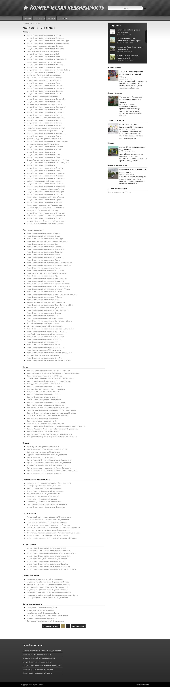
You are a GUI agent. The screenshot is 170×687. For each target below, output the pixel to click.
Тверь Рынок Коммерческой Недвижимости (43, 323)
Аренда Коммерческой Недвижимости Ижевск (44, 125)
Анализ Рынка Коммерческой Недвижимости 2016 (45, 561)
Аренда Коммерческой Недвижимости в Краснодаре (46, 178)
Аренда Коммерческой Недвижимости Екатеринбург (46, 99)
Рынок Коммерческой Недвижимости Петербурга (45, 239)
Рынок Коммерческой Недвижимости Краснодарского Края (49, 265)
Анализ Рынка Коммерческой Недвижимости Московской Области (51, 569)
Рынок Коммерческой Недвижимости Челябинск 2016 (47, 278)
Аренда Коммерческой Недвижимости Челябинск (45, 48)
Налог (25, 366)
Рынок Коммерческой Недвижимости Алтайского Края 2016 (49, 360)
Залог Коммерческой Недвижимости (40, 610)
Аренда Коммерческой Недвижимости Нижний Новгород (48, 43)
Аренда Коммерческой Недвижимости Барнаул (44, 115)
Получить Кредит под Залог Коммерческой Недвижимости (48, 584)
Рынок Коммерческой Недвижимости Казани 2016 (45, 281)
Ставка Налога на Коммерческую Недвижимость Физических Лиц (51, 378)
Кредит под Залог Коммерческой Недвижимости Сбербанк (49, 592)
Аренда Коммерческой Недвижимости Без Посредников (48, 162)
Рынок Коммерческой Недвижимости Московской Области (48, 289)
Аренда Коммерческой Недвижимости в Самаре (45, 218)
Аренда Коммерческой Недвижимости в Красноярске (47, 59)
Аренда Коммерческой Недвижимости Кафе (43, 101)
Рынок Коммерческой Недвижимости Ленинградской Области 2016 (52, 294)
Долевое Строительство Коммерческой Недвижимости (47, 535)
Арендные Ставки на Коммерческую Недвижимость (46, 221)
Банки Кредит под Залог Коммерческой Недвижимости (47, 598)
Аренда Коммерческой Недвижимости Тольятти (45, 136)
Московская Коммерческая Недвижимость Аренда (45, 128)
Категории (38, 18)
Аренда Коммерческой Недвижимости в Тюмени (45, 146)
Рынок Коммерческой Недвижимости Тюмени (44, 268)
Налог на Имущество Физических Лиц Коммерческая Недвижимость (52, 429)
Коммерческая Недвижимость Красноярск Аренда (45, 131)
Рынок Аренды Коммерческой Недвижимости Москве (47, 273)
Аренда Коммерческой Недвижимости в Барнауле (45, 173)
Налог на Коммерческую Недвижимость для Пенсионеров (48, 370)
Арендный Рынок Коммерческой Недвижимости (45, 355)
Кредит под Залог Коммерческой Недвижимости (45, 579)
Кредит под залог (31, 575)
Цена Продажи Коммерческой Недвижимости (44, 488)
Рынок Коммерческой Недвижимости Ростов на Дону (46, 331)
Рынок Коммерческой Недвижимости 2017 (42, 342)
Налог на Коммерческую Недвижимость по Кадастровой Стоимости (52, 413)
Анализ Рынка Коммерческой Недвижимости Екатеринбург (49, 550)
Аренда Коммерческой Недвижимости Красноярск (45, 213)
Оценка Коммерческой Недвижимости (41, 457)
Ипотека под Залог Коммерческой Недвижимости (45, 621)
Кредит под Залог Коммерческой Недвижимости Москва (48, 582)
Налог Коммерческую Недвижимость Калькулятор (45, 405)
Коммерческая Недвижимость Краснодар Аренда (45, 189)
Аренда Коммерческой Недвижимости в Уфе (43, 157)
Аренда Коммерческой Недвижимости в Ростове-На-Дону (48, 70)
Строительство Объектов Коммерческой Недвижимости (48, 519)
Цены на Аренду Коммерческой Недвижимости (44, 139)
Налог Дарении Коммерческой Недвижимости (44, 384)
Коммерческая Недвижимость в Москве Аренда (44, 205)
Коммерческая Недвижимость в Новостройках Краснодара (49, 483)
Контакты (51, 18)
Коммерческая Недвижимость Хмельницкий (43, 496)
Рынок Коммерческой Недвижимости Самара (44, 313)
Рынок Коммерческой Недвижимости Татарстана (45, 246)
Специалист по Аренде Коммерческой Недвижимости (47, 504)
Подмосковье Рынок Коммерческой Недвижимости (46, 302)
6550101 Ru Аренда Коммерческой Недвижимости (46, 215)
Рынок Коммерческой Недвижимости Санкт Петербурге (48, 310)
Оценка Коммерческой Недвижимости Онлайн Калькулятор (49, 468)
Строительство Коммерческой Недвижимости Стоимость (48, 525)
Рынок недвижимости (33, 229)
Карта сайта (63, 18)
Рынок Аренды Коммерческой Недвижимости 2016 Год (47, 241)
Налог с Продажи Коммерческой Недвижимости (45, 431)
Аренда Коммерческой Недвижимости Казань (44, 154)
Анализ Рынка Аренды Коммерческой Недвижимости (47, 558)
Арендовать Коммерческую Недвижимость (43, 144)
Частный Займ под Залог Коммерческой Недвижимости (47, 615)
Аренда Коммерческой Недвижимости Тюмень (44, 170)
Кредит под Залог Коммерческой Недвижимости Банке (47, 590)
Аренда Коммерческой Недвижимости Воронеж (44, 109)
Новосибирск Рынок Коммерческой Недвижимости (46, 307)
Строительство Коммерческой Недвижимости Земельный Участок (51, 538)
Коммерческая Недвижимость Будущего (42, 499)
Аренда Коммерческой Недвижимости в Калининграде (47, 141)
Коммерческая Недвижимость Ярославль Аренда (45, 197)
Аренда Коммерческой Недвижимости (41, 165)
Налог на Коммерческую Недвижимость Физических (46, 402)
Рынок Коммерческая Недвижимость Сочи (42, 244)
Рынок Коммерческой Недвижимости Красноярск (45, 257)
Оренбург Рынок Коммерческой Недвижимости (44, 326)
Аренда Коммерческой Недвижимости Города (44, 199)
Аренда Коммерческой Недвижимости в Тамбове (45, 184)
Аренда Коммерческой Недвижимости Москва (44, 149)
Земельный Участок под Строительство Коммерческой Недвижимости (53, 527)
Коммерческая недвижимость (37, 479)
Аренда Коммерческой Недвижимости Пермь (44, 56)
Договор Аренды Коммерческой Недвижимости (44, 104)
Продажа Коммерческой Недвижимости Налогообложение (49, 381)
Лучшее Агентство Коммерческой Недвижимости (45, 491)
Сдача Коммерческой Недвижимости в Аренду (44, 78)
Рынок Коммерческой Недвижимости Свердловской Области (49, 321)
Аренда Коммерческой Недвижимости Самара (44, 123)
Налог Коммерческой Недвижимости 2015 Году (44, 376)
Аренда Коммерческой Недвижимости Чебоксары (45, 64)
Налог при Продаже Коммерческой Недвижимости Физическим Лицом (53, 373)
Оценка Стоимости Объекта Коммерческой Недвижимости (49, 462)
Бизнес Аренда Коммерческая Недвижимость (44, 80)
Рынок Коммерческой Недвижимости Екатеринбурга (46, 270)
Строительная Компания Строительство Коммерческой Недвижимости (53, 533)
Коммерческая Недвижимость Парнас (37, 654)
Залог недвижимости (32, 604)
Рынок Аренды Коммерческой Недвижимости (44, 350)
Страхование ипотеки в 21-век (119, 192)
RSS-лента (39, 684)
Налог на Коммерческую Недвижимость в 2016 (44, 386)
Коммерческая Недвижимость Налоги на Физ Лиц (45, 423)
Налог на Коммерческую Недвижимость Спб (43, 392)
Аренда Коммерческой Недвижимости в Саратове (45, 72)
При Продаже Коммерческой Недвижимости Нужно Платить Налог (52, 437)
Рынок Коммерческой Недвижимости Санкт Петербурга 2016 (50, 305)
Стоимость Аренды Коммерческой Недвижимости (45, 207)
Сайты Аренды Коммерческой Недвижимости (44, 181)
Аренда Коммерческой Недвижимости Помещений (46, 186)
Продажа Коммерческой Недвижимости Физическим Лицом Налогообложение (56, 426)
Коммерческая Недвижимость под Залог (42, 607)
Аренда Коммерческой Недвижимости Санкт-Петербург (48, 40)
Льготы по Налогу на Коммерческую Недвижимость (46, 389)
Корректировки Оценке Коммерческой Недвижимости (47, 454)
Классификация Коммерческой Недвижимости (44, 486)
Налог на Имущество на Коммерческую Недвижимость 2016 (49, 434)
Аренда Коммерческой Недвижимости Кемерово (45, 112)
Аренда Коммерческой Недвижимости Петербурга (46, 191)
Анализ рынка (29, 544)
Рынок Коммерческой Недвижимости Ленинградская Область (50, 262)
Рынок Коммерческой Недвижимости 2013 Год (44, 358)
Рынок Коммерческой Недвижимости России (43, 299)
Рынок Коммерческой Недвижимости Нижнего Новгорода (48, 284)
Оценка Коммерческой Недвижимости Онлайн (44, 473)
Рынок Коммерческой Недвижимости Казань (43, 236)
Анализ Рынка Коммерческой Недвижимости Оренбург (47, 564)
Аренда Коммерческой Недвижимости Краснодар (45, 38)
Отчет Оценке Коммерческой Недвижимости (43, 447)
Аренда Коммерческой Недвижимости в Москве (44, 194)
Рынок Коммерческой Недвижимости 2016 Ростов (45, 337)
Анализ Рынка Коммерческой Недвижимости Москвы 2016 (49, 556)
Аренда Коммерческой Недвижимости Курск (43, 67)
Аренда (26, 31)
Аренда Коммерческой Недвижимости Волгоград (45, 168)
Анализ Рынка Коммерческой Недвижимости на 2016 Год (48, 566)
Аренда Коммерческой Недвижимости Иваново (44, 202)
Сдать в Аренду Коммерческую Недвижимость (44, 96)
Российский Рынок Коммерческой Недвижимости (45, 334)
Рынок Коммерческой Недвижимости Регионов (44, 292)
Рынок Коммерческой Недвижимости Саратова (44, 252)
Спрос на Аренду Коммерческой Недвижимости (45, 51)
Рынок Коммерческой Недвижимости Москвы (43, 254)
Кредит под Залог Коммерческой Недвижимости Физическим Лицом (52, 595)
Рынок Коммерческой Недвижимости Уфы (42, 276)
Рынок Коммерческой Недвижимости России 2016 (45, 249)
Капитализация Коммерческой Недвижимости (44, 501)
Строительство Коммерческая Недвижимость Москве (47, 522)
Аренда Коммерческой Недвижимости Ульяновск (45, 176)
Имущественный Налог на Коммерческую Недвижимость (48, 407)
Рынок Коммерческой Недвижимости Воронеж (44, 233)
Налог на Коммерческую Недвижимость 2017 (43, 394)
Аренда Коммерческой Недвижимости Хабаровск (45, 88)
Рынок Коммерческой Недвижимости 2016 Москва (45, 347)
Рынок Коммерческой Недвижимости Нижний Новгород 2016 (49, 352)
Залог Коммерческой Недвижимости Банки (43, 613)
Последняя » (78, 626)
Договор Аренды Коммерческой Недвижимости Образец (48, 160)
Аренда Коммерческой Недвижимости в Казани (44, 86)
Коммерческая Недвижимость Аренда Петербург (45, 46)
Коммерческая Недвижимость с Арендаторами (44, 62)
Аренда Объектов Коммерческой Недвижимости (45, 223)
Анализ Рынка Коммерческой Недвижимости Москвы (46, 548)
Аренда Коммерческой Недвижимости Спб (43, 54)
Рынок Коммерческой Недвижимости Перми (43, 260)
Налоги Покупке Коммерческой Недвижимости (44, 418)
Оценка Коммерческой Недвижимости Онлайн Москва (47, 449)
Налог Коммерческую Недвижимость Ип (42, 421)
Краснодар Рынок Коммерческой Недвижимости (45, 318)
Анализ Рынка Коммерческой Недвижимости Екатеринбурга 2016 (51, 553)
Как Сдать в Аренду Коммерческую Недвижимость (45, 117)
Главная (27, 18)
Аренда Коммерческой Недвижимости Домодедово (46, 507)
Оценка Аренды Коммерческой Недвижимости (44, 452)
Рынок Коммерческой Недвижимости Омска (43, 315)
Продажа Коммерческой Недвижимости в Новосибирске (129, 39)
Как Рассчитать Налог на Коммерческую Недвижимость (47, 415)
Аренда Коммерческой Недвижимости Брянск (44, 93)
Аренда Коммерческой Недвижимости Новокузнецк (46, 107)
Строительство (30, 513)
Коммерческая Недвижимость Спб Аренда (43, 210)
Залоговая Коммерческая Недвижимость (42, 618)
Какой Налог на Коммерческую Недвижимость (44, 399)
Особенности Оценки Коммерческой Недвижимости (46, 465)
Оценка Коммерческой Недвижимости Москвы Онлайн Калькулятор (52, 470)
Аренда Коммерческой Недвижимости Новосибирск (46, 133)
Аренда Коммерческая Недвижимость (41, 152)
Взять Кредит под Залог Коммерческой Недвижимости (47, 587)
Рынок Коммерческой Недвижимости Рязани (43, 345)
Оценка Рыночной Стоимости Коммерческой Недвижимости (49, 460)
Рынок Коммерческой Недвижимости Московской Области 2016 (50, 329)
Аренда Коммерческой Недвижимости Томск (43, 83)
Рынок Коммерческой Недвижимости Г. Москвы (44, 297)
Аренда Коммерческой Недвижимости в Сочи (44, 35)
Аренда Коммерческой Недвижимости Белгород (45, 91)
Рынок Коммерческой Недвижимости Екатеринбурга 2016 (48, 286)
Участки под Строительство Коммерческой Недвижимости (49, 517)
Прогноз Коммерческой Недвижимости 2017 (43, 494)
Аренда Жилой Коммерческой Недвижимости (44, 75)
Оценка (26, 443)
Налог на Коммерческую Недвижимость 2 (42, 397)
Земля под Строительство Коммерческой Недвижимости (48, 530)
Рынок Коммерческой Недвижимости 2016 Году (44, 339)
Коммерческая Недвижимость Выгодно (37, 673)
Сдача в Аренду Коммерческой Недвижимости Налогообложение (51, 410)
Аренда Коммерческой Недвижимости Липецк (44, 120)
